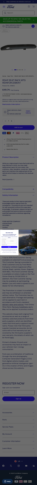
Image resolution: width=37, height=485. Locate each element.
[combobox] (9, 243)
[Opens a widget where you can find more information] (7, 481)
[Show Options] (16, 243)
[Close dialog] (36, 230)
